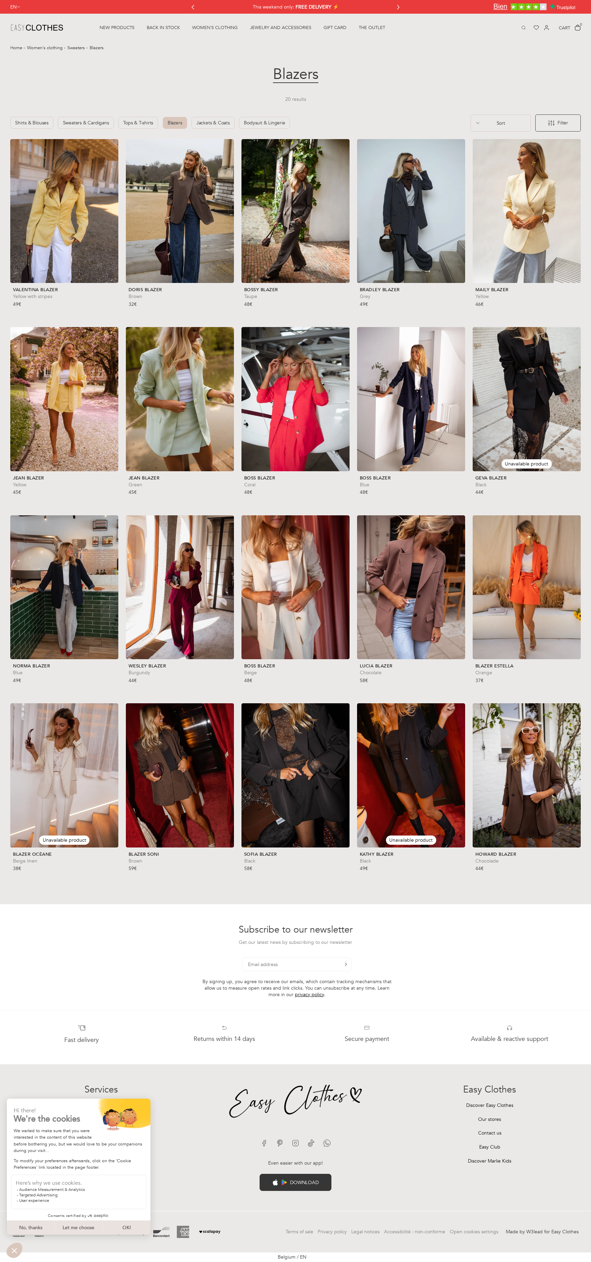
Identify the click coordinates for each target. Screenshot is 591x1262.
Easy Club (489, 1147)
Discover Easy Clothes (489, 1105)
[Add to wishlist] (111, 294)
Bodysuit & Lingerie (264, 123)
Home (17, 48)
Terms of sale (299, 1232)
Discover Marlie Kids (489, 1161)
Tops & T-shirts (138, 123)
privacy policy (309, 994)
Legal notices (365, 1232)
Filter (562, 123)
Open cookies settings (474, 1232)
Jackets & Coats (213, 123)
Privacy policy (332, 1232)
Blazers (175, 123)
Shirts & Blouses (32, 123)
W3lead (534, 1232)
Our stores (489, 1119)
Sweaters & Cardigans (86, 123)
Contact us (489, 1133)
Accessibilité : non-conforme (414, 1232)
